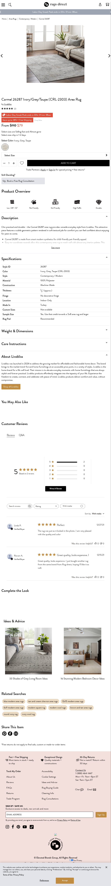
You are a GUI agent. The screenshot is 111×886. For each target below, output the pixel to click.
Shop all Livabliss (10, 386)
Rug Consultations (50, 798)
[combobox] (46, 506)
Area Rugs (13, 18)
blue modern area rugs (14, 701)
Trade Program (13, 798)
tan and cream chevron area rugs (43, 701)
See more (55, 247)
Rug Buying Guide (50, 787)
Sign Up (101, 814)
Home (4, 18)
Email (89, 789)
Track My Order (13, 771)
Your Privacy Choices (77, 861)
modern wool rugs (58, 707)
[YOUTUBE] (25, 827)
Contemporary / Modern (28, 18)
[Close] (106, 867)
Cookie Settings (49, 777)
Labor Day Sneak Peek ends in (46, 12)
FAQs (9, 787)
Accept (65, 880)
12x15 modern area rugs (72, 701)
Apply (43, 169)
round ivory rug (10, 714)
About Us (10, 777)
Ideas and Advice (49, 782)
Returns (10, 793)
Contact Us (80, 770)
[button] (107, 4)
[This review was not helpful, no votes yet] (101, 543)
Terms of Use (75, 820)
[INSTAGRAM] (7, 827)
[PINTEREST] (18, 827)
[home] (55, 6)
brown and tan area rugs (81, 707)
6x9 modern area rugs (14, 707)
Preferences (44, 880)
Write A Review (56, 488)
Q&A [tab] (21, 435)
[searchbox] (17, 506)
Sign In (52, 169)
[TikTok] (31, 827)
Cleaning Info (48, 793)
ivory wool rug (28, 714)
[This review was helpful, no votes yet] (96, 543)
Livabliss (8, 104)
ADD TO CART (68, 163)
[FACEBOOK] (13, 827)
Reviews (10, 782)
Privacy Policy (62, 820)
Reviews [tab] (11, 435)
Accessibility (47, 771)
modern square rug (36, 707)
